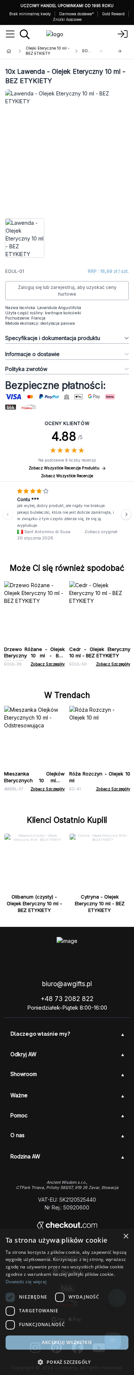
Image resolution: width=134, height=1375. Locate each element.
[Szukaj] (25, 34)
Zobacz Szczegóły (48, 664)
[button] (67, 1361)
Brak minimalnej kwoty (30, 14)
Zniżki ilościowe (67, 19)
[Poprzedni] (8, 514)
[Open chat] (113, 1340)
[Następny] (120, 51)
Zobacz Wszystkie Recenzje (67, 475)
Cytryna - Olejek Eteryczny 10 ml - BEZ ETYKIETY (100, 903)
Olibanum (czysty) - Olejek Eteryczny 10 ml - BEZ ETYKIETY (34, 903)
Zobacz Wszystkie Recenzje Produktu (64, 468)
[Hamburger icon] (10, 34)
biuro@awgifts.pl (67, 984)
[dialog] (67, 1301)
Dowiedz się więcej (26, 1281)
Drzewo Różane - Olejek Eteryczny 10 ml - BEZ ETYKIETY (34, 656)
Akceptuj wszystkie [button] (67, 1342)
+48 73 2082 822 (67, 999)
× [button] (125, 1236)
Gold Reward (113, 14)
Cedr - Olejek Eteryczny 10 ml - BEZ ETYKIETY (99, 652)
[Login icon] (122, 34)
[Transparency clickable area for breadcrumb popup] (48, 51)
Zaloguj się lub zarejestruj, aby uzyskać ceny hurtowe (67, 290)
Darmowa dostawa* (76, 14)
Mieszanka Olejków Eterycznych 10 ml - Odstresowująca (34, 780)
